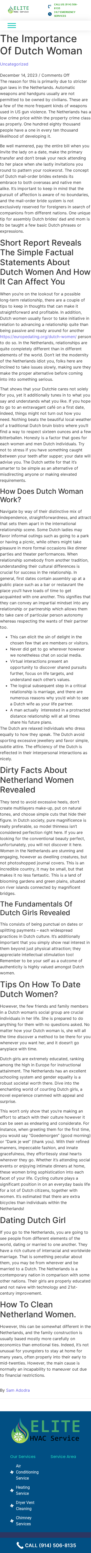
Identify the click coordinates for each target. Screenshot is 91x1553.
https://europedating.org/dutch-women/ (38, 336)
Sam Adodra (18, 1390)
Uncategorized (14, 64)
